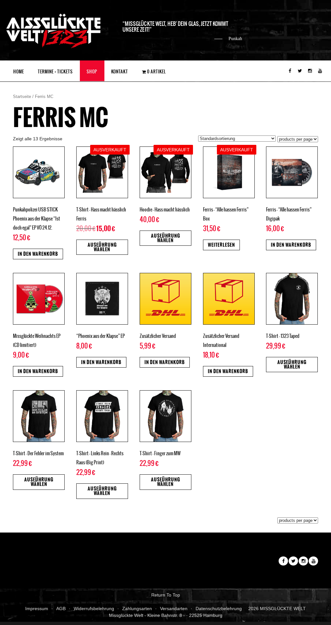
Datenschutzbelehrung (219, 608)
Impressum (36, 608)
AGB (61, 608)
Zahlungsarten (137, 608)
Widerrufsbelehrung (94, 608)
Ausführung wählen (102, 247)
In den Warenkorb (38, 254)
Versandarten (173, 608)
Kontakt (119, 72)
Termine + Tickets (55, 72)
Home (18, 72)
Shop (92, 72)
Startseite (22, 96)
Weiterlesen (221, 245)
